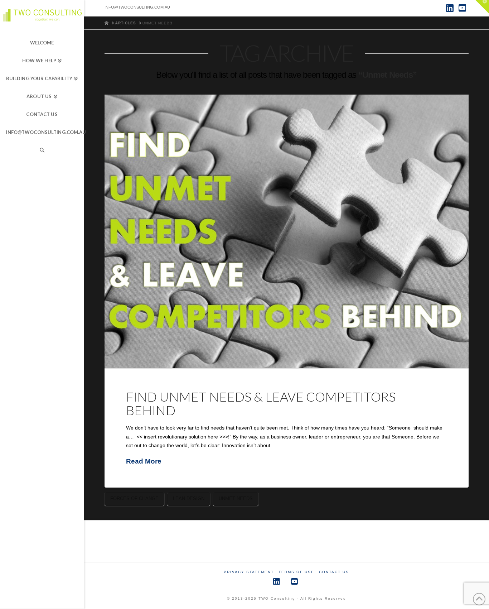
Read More (143, 461)
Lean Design (188, 498)
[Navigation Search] (42, 150)
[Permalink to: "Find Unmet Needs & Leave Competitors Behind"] (287, 231)
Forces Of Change (134, 498)
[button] (482, 7)
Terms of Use (296, 572)
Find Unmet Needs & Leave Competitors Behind (261, 403)
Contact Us (334, 572)
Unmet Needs (236, 498)
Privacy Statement (249, 572)
